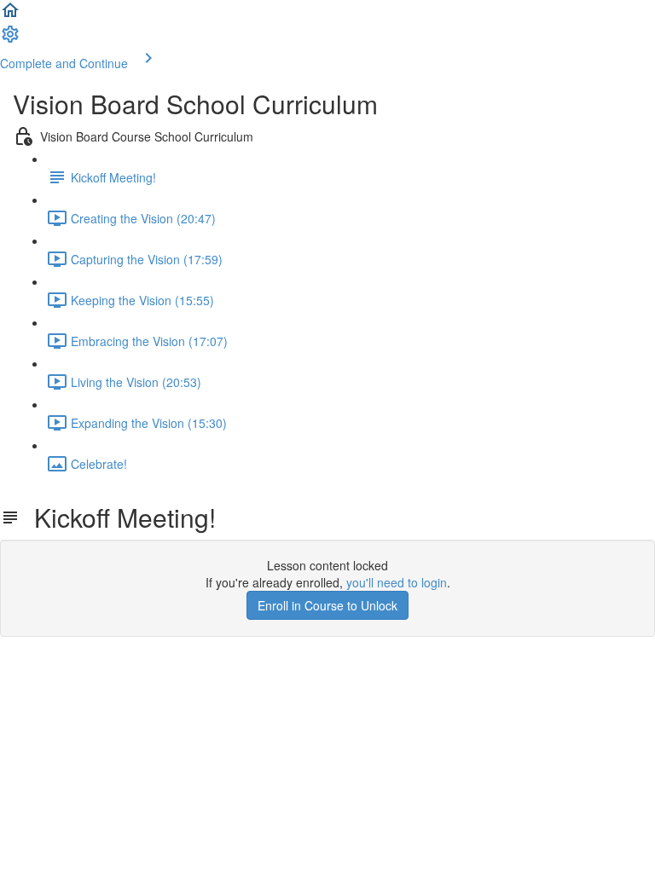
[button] (10, 15)
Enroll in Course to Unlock (327, 605)
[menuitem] (10, 39)
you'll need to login (396, 582)
